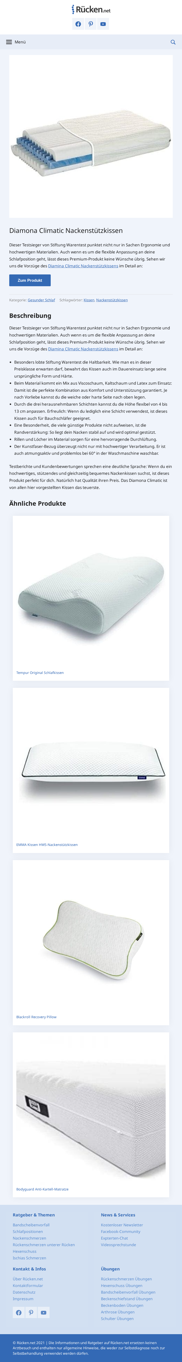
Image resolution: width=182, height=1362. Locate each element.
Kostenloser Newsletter (122, 1224)
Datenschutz (24, 1292)
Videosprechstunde (118, 1244)
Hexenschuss (24, 1251)
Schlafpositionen (28, 1231)
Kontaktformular (28, 1285)
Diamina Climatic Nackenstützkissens (83, 266)
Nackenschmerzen (29, 1238)
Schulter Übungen (117, 1318)
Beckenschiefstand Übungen (127, 1298)
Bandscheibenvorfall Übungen (128, 1292)
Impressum (23, 1298)
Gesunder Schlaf (41, 300)
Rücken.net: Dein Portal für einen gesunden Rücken (91, 9)
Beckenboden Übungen (122, 1305)
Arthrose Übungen (118, 1312)
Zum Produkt (30, 280)
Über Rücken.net (28, 1279)
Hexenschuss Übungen (121, 1285)
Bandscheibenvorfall (31, 1224)
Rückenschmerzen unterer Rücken (44, 1244)
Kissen (89, 300)
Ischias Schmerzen (29, 1258)
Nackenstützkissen (112, 300)
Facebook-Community (120, 1231)
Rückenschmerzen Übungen (126, 1279)
